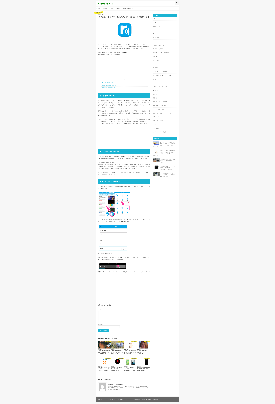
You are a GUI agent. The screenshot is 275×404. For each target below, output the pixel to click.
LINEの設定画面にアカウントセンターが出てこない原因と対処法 (167, 174)
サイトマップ (130, 399)
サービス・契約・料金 (158, 109)
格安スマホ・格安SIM (158, 120)
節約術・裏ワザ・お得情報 (159, 132)
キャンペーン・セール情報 (159, 105)
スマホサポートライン (145, 399)
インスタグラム (156, 26)
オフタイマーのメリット (107, 82)
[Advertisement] (124, 67)
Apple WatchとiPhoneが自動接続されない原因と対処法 (167, 161)
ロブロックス (156, 83)
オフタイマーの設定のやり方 (108, 87)
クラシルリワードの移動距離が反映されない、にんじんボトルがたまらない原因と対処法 (164, 144)
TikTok (154, 22)
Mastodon (155, 64)
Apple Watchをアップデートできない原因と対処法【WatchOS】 (167, 168)
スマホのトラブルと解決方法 (160, 101)
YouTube (155, 33)
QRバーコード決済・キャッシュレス (162, 113)
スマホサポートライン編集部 (115, 384)
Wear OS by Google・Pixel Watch (161, 52)
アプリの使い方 (156, 37)
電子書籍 (155, 98)
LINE (154, 18)
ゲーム (154, 79)
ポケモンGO (156, 90)
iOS (154, 41)
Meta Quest (155, 60)
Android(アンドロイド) (158, 45)
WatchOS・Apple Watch (158, 49)
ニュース (155, 124)
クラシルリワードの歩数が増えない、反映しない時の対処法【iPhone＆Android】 (164, 153)
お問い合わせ (122, 399)
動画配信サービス (157, 94)
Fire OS (155, 56)
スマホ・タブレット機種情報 (160, 71)
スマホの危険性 (156, 128)
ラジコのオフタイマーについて (108, 85)
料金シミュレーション (158, 117)
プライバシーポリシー (112, 399)
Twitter (154, 30)
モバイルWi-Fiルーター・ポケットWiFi (162, 75)
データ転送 (155, 67)
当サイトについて (102, 399)
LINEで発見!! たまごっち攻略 (160, 86)
